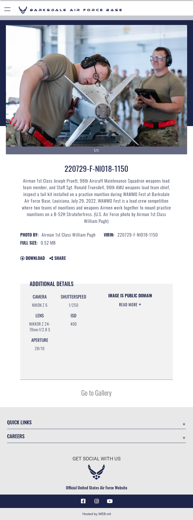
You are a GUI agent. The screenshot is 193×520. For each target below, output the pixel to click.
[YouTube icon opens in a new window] (109, 501)
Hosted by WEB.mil (96, 514)
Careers (15, 436)
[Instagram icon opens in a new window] (96, 501)
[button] (7, 10)
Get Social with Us (96, 459)
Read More (129, 304)
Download (34, 258)
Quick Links (19, 422)
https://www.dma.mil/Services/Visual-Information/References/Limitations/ (129, 364)
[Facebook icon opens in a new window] (83, 501)
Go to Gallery (96, 392)
